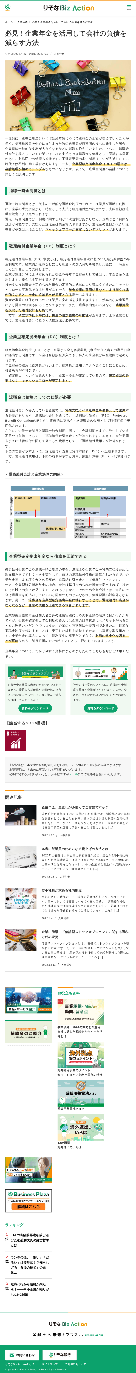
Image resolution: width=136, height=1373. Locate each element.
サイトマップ (50, 1364)
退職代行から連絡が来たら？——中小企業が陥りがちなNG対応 (30, 1289)
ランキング (14, 1225)
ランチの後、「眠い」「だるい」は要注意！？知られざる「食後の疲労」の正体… (30, 1265)
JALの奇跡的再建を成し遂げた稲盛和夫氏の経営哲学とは (30, 1240)
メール (73, 774)
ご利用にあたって (75, 1364)
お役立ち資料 (69, 993)
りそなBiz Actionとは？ (20, 1364)
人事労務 (59, 53)
